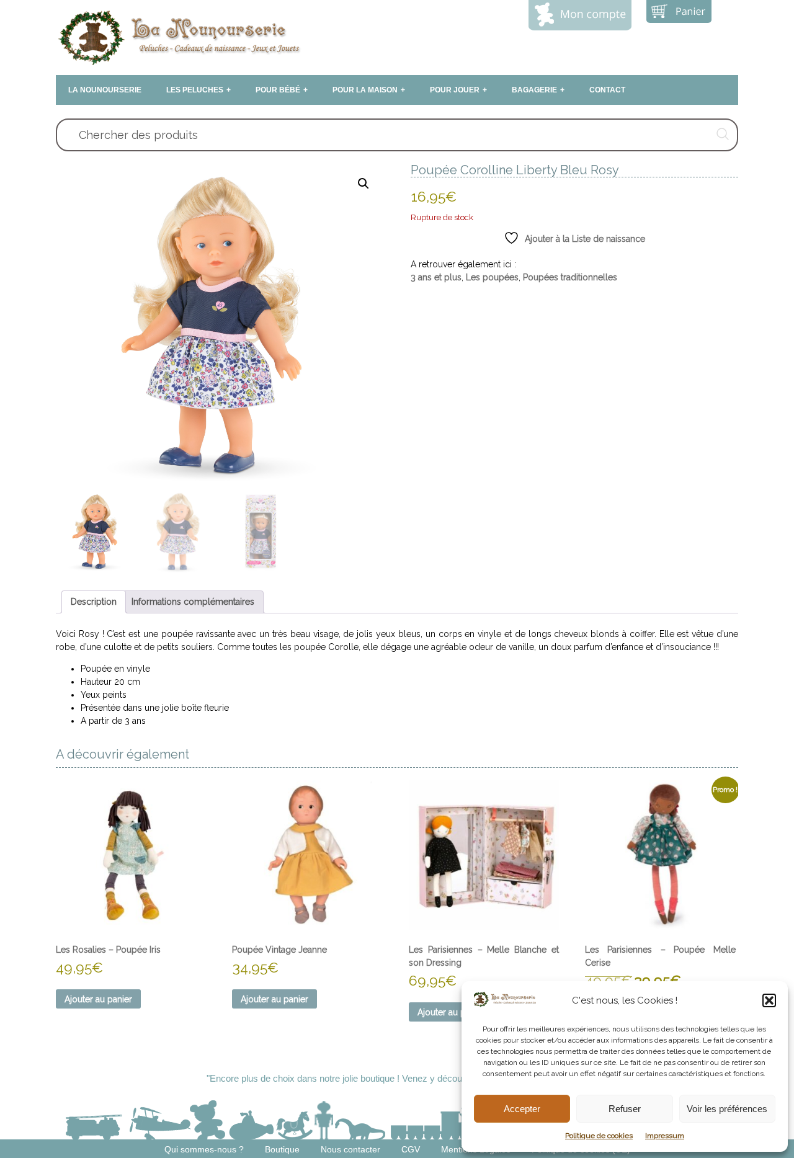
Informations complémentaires (193, 602)
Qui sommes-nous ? (204, 1149)
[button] (769, 1000)
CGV (410, 1149)
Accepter (522, 1108)
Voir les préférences (727, 1108)
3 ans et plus (436, 277)
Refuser (625, 1108)
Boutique (282, 1149)
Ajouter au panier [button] (98, 999)
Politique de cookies (599, 1135)
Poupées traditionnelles (570, 277)
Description (94, 602)
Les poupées (492, 277)
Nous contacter (350, 1149)
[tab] (93, 601)
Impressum (664, 1135)
